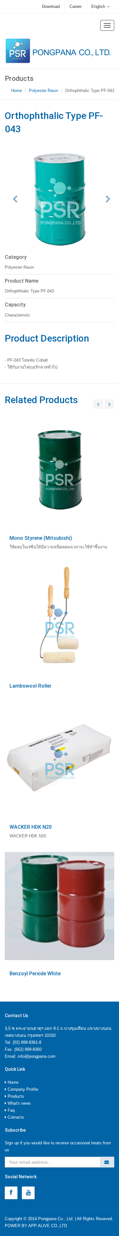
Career (75, 6)
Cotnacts (15, 1117)
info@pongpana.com (37, 1056)
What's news (18, 1103)
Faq (10, 1110)
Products (15, 1096)
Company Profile (22, 1089)
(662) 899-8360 (28, 1049)
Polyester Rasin (43, 90)
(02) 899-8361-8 (27, 1042)
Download (51, 6)
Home (16, 90)
